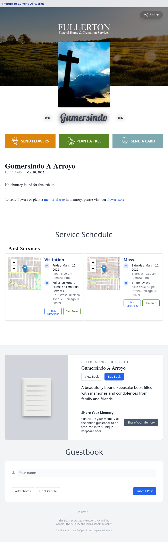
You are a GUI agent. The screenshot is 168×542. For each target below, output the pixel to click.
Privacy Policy (72, 524)
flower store (116, 199)
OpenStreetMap (88, 530)
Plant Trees (72, 311)
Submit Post (144, 491)
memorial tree (54, 199)
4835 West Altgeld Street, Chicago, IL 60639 (144, 291)
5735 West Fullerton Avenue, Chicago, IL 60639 (66, 299)
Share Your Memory (141, 422)
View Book (92, 376)
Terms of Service (95, 524)
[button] (24, 269)
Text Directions (53, 312)
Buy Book (114, 376)
